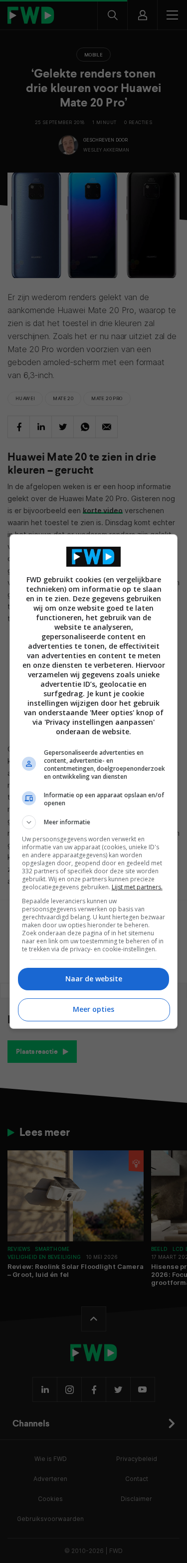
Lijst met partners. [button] (137, 887)
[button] (94, 822)
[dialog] (93, 781)
